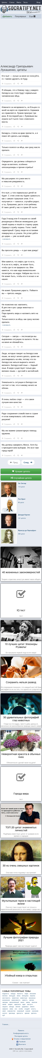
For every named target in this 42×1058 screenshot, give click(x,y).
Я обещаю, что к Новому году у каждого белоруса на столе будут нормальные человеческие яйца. (20, 92)
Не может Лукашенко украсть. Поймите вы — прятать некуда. (20, 292)
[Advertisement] (21, 41)
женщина (25, 996)
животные (23, 998)
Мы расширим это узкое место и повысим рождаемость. (16, 180)
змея (4, 1011)
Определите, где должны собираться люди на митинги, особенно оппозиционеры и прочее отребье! (19, 164)
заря (23, 1004)
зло (16, 1009)
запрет (10, 1004)
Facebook (22, 1041)
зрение (27, 1013)
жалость (20, 993)
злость (33, 1009)
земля (32, 1006)
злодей (26, 1009)
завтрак (5, 1002)
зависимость (15, 1000)
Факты (19, 2)
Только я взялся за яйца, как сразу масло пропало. (21, 148)
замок (28, 1002)
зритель (34, 1013)
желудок (12, 996)
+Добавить (7, 16)
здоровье (25, 1006)
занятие (34, 1002)
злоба (21, 1009)
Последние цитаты (21, 1036)
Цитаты (4, 2)
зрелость (20, 1013)
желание (33, 993)
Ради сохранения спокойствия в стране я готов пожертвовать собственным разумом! (20, 416)
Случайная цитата (22, 477)
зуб (3, 1015)
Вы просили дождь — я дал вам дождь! (20, 250)
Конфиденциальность (21, 1033)
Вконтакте (22, 1044)
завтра (31, 1000)
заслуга (30, 1004)
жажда (13, 993)
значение (35, 1011)
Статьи (11, 2)
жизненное (6, 1000)
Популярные (20, 16)
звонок (18, 1006)
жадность (5, 993)
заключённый (14, 1002)
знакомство (11, 1011)
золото (4, 1013)
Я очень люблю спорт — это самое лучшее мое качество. (18, 401)
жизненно (32, 998)
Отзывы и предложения (22, 1039)
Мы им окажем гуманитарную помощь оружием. (19, 432)
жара (26, 993)
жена (18, 996)
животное (15, 998)
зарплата (17, 1004)
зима (11, 1009)
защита (4, 1006)
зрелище (12, 1013)
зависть (25, 1000)
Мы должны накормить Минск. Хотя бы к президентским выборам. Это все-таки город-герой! (20, 447)
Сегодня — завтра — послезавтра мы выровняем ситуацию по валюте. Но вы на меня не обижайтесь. (20, 339)
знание (27, 1011)
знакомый (20, 1011)
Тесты (25, 2)
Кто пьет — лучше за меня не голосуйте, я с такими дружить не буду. (20, 77)
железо (4, 996)
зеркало (5, 1009)
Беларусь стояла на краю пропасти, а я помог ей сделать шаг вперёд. (20, 134)
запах (4, 1004)
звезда (11, 1006)
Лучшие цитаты (22, 471)
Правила (21, 1030)
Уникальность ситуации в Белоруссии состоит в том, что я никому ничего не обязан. (19, 385)
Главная (5, 1024)
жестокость (6, 998)
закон (22, 1002)
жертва (32, 996)
